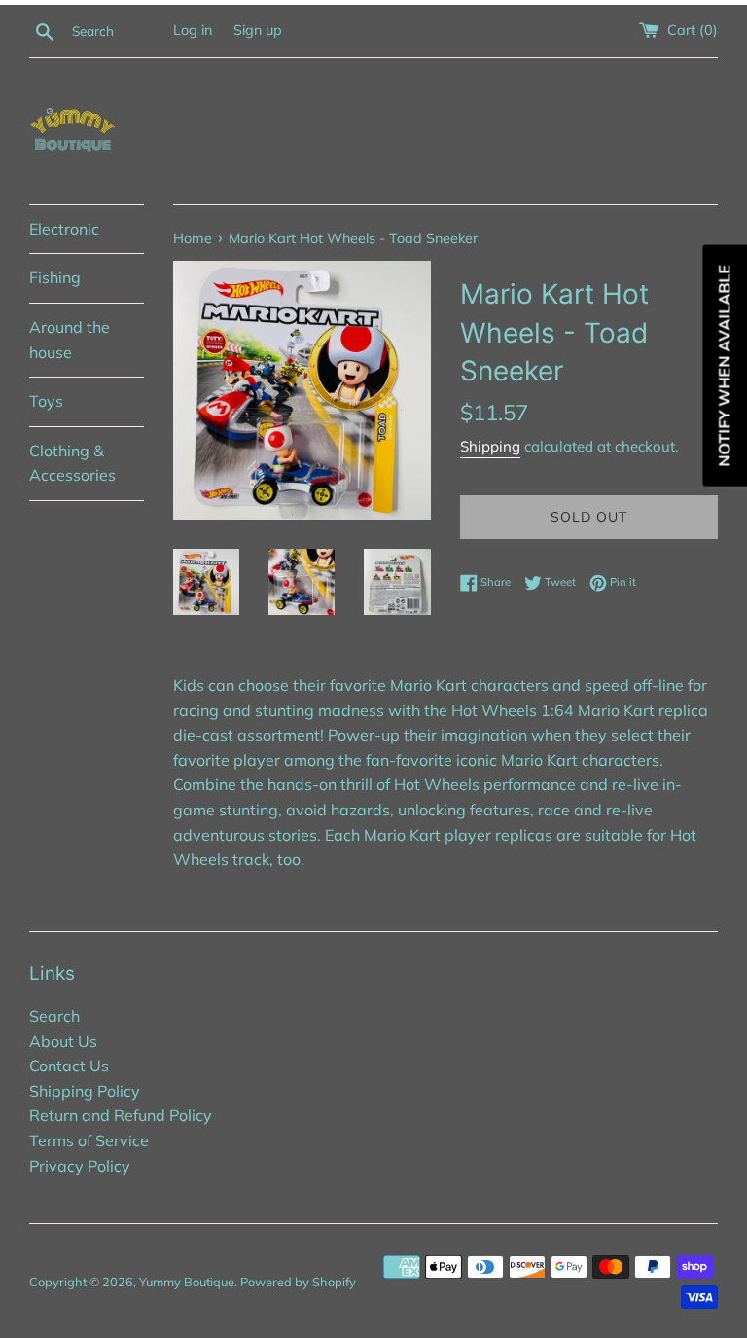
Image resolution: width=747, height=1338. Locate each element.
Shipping (490, 446)
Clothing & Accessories (72, 463)
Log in (192, 30)
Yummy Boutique (186, 1281)
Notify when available (723, 366)
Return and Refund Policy (120, 1115)
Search (54, 1016)
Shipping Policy (84, 1091)
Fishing (55, 277)
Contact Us (69, 1065)
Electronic (64, 228)
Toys (46, 401)
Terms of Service (89, 1140)
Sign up (257, 30)
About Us (63, 1041)
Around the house (69, 339)
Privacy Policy (79, 1165)
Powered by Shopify (298, 1281)
